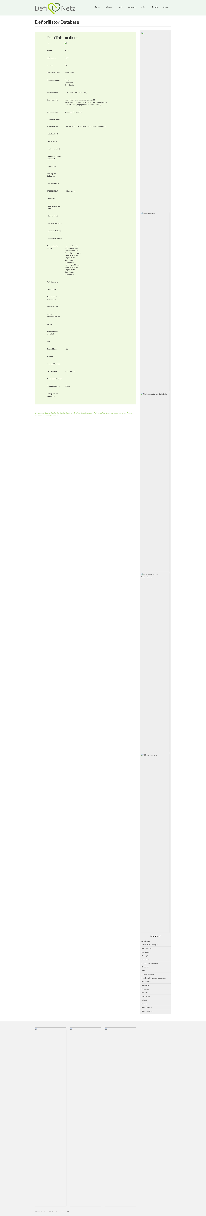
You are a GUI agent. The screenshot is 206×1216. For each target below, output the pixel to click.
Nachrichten (146, 982)
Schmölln (145, 1000)
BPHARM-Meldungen (150, 945)
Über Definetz (147, 1007)
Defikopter (145, 956)
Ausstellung (146, 941)
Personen (145, 989)
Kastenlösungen (148, 974)
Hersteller (145, 967)
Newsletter (145, 985)
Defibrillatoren (147, 948)
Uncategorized (147, 1011)
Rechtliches (146, 996)
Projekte (145, 993)
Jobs (143, 971)
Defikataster (146, 952)
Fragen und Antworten (150, 963)
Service (144, 1004)
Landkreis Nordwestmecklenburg (154, 978)
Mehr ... (67, 58)
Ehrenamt (145, 959)
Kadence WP (65, 1212)
